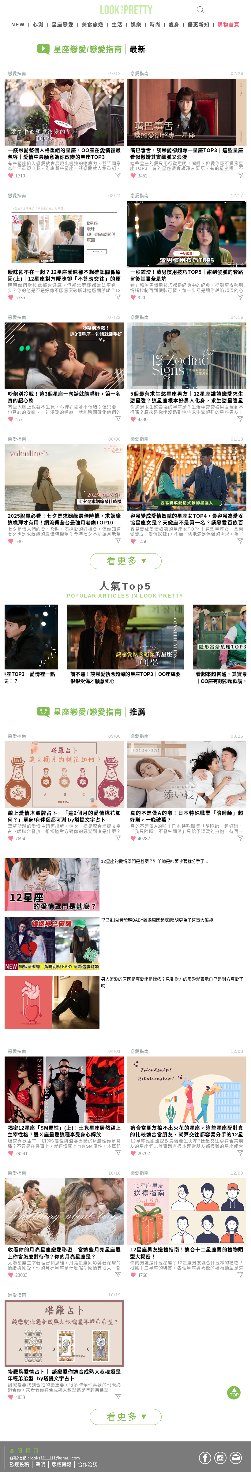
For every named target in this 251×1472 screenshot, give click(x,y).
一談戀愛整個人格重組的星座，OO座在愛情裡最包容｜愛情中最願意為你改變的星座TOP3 (64, 154)
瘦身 (174, 24)
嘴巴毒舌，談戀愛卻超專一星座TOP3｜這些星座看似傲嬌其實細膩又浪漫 (186, 154)
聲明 (40, 1464)
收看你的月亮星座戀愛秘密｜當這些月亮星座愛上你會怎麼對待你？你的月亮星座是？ (64, 1253)
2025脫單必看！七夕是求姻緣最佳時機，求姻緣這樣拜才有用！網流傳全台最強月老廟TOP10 (64, 519)
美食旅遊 (93, 24)
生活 (117, 24)
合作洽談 (87, 1464)
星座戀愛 (63, 24)
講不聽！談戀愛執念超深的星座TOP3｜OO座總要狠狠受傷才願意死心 (125, 678)
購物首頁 (229, 24)
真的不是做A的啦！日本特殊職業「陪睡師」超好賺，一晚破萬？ (186, 816)
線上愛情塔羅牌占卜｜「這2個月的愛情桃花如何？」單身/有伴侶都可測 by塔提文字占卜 (64, 816)
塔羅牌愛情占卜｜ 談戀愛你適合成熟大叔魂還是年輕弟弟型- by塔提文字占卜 (64, 1375)
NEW (18, 24)
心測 (38, 24)
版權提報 (61, 1464)
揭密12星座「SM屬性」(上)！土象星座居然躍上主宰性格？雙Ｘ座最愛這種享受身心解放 (64, 1131)
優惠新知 (199, 24)
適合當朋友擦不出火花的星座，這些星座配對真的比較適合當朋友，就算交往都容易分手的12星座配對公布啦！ (186, 1131)
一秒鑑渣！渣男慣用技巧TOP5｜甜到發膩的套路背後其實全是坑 (186, 275)
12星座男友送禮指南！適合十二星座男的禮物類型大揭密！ (186, 1253)
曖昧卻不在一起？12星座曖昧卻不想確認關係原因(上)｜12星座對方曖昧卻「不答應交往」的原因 (64, 276)
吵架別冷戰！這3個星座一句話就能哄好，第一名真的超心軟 (64, 397)
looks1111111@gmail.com (55, 1457)
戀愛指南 (17, 73)
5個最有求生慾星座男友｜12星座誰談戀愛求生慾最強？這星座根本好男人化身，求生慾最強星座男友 (186, 397)
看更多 (124, 561)
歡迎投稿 (19, 1464)
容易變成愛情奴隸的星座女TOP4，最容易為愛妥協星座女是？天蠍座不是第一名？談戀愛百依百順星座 (186, 520)
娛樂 (136, 24)
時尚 (155, 24)
